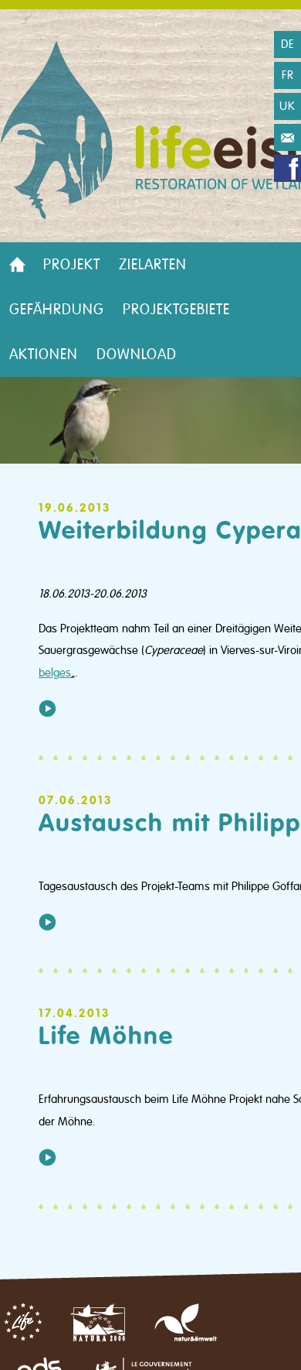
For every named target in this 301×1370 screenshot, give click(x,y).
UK (287, 106)
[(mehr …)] (47, 708)
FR (288, 75)
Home (17, 264)
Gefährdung (56, 309)
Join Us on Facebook (287, 168)
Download (136, 354)
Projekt (71, 264)
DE (288, 44)
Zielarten (153, 264)
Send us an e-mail (287, 137)
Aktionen (43, 354)
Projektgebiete (176, 309)
